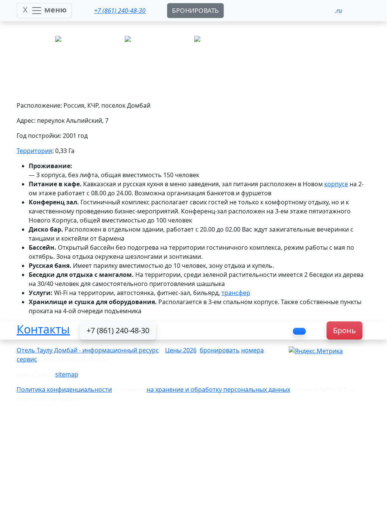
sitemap (66, 374)
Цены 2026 (181, 350)
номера (252, 350)
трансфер (235, 293)
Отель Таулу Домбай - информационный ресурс (88, 350)
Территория (34, 151)
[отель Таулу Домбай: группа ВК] (299, 331)
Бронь (344, 330)
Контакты (43, 329)
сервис (27, 359)
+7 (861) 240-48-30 (118, 330)
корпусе (336, 184)
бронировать (220, 350)
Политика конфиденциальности (64, 389)
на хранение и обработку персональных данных (218, 389)
